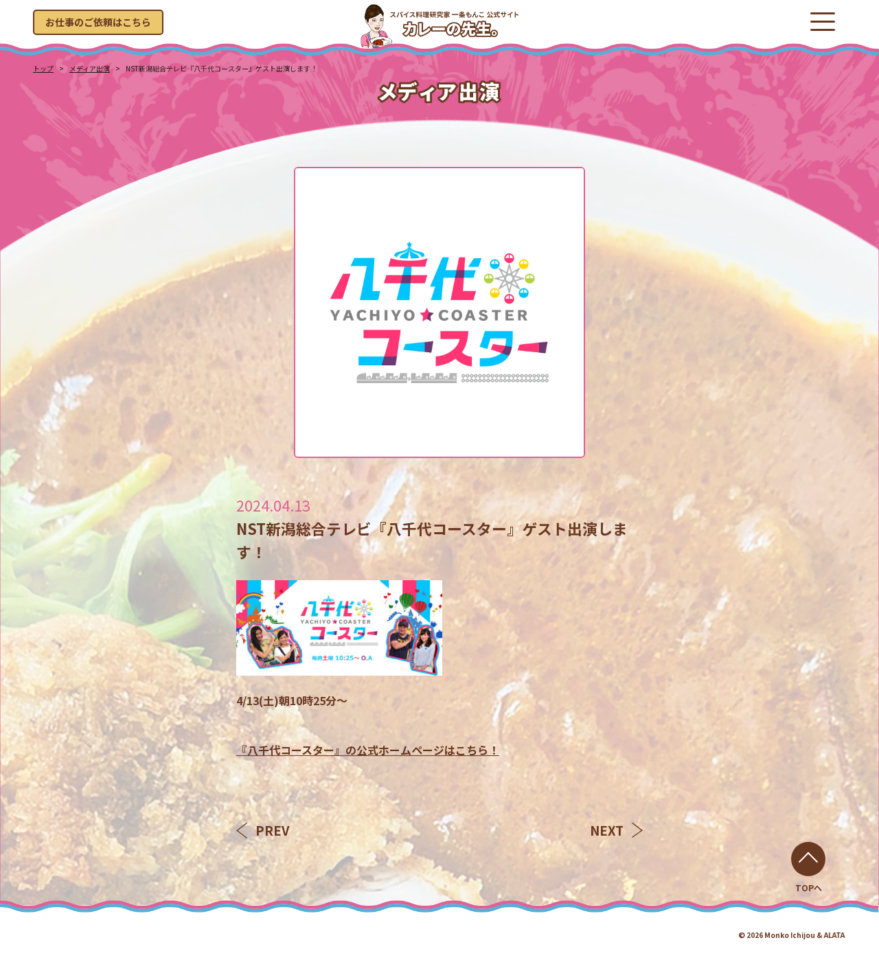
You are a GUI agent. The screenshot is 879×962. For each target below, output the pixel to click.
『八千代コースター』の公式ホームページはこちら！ (367, 750)
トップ (43, 68)
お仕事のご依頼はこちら (98, 22)
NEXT (607, 830)
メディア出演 (89, 68)
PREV (272, 830)
